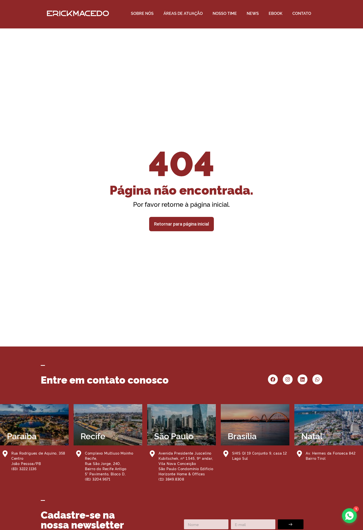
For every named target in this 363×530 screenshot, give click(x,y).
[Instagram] (288, 379)
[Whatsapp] (317, 379)
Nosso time (225, 13)
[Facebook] (273, 379)
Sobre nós (142, 13)
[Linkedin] (302, 379)
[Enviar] (290, 524)
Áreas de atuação (183, 13)
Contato (301, 13)
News (253, 13)
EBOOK (275, 13)
